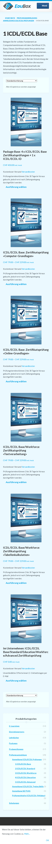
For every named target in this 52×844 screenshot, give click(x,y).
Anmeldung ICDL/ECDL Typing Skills (28, 786)
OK (47, 840)
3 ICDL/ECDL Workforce (25, 773)
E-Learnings (14, 726)
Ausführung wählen (16, 187)
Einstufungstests (16, 732)
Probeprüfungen (16, 749)
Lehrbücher (14, 737)
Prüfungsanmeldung (27, 18)
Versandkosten (28, 172)
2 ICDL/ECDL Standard (25, 768)
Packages (13, 743)
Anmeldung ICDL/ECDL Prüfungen (18, 21)
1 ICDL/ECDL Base (23, 764)
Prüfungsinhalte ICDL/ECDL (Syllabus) (28, 795)
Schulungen (14, 803)
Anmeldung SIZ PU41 (21, 791)
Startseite (10, 18)
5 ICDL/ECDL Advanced (25, 782)
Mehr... (27, 834)
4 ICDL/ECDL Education (25, 777)
